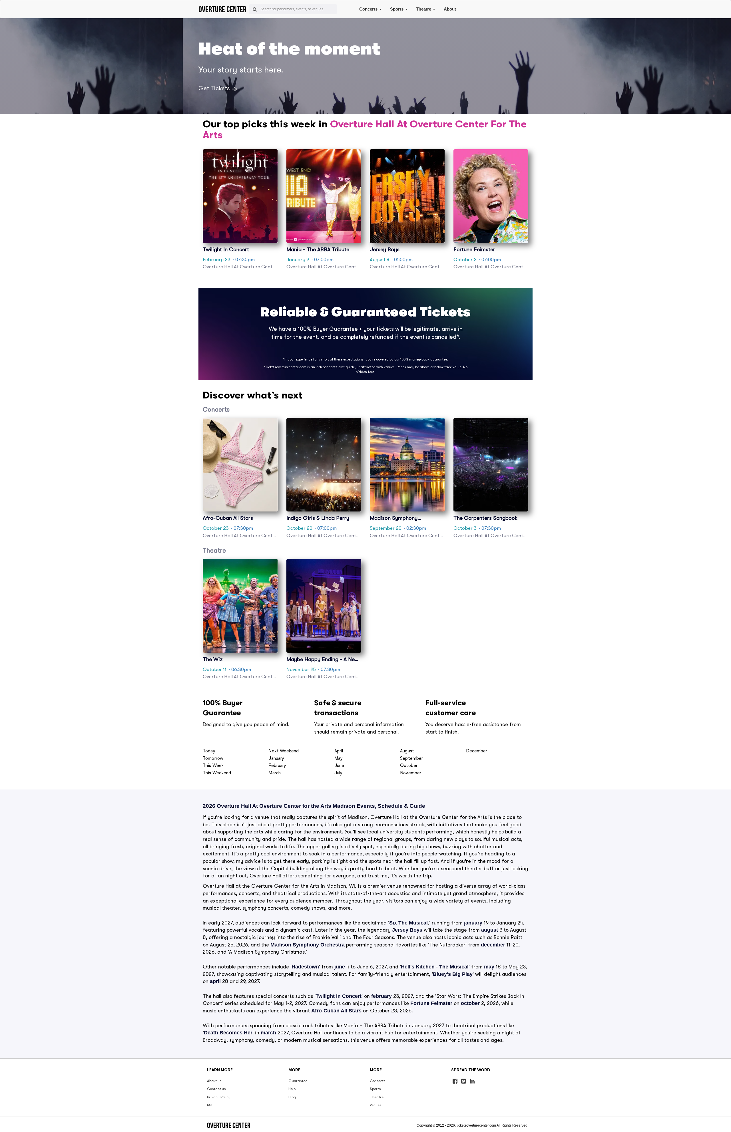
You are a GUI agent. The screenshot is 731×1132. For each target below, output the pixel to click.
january (473, 923)
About (450, 9)
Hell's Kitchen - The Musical (435, 967)
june (339, 967)
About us (214, 1081)
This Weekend (217, 773)
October (408, 765)
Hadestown (305, 967)
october (470, 1003)
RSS (210, 1105)
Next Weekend (283, 751)
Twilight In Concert (339, 996)
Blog (292, 1097)
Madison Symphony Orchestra (307, 945)
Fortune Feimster (431, 1003)
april (215, 981)
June (339, 765)
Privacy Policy (218, 1097)
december (493, 945)
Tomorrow (213, 758)
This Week (213, 765)
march (268, 1033)
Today (209, 751)
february (381, 996)
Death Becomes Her (228, 1033)
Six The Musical (408, 923)
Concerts (369, 9)
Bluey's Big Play (453, 974)
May (338, 758)
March (274, 773)
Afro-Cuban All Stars (336, 1011)
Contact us (216, 1089)
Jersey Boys (407, 930)
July (338, 773)
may (489, 967)
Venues (375, 1105)
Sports (397, 9)
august (489, 930)
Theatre (424, 9)
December (476, 751)
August (407, 751)
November (410, 773)
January (276, 758)
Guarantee (297, 1081)
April (338, 751)
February (277, 765)
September (411, 758)
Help (292, 1089)
